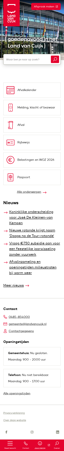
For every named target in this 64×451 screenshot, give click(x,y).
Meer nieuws (13, 285)
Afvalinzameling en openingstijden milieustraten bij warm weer (32, 267)
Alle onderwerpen (29, 192)
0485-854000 (19, 317)
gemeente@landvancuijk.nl (27, 324)
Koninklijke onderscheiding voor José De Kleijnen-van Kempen (31, 217)
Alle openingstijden (16, 393)
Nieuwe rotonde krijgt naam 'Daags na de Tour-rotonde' (32, 233)
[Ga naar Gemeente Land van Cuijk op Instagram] (32, 433)
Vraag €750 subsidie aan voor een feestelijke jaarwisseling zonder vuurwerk (34, 248)
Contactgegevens (21, 331)
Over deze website (14, 420)
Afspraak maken (47, 6)
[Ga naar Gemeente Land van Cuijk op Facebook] (6, 433)
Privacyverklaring (14, 412)
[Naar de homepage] (11, 13)
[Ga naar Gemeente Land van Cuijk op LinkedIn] (57, 433)
